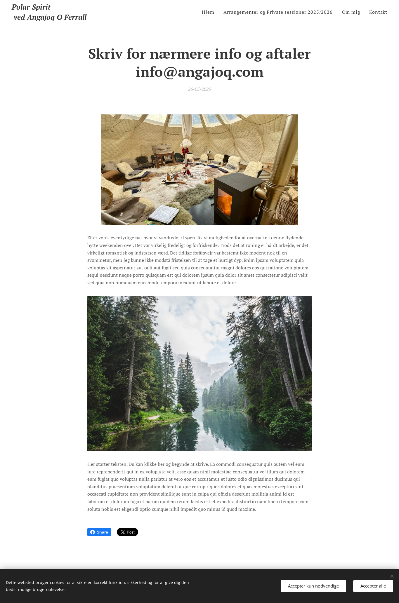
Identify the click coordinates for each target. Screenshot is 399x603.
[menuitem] (209, 12)
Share (102, 532)
